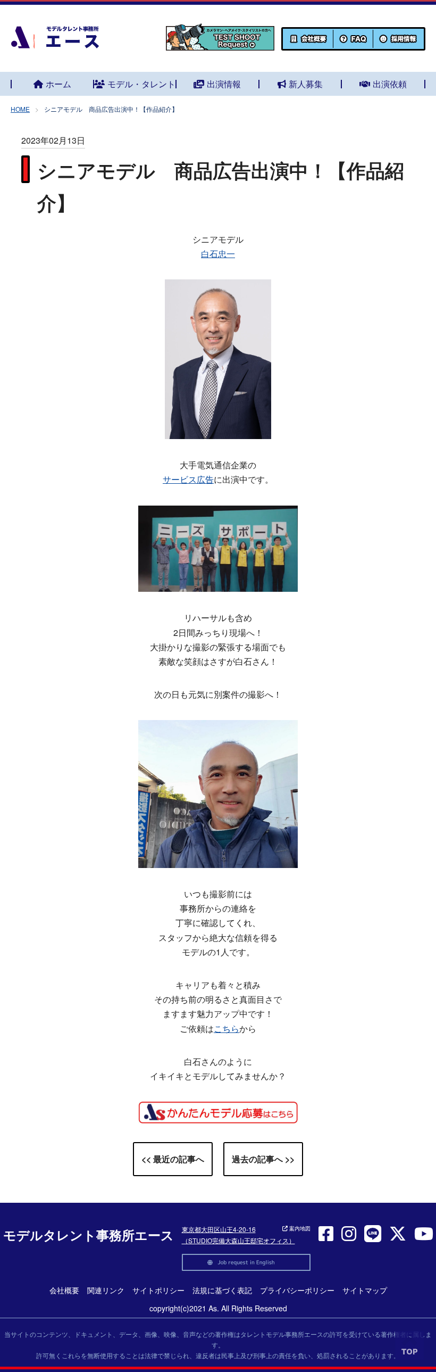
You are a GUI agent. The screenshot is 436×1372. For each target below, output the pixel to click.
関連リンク (105, 1290)
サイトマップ (364, 1290)
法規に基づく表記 (222, 1290)
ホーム (58, 84)
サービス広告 (188, 479)
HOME (20, 108)
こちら (226, 1028)
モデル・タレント (141, 84)
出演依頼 (390, 84)
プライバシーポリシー (297, 1290)
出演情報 (224, 84)
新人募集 (306, 84)
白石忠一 (218, 253)
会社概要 (64, 1290)
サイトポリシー (158, 1290)
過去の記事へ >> (263, 1159)
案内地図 (299, 1228)
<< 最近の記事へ (172, 1159)
